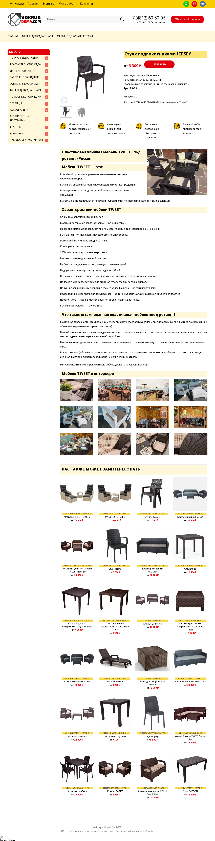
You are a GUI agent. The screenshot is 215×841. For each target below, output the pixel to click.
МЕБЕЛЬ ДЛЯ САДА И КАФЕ (37, 36)
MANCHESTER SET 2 (115, 517)
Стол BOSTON (190, 791)
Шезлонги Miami (114, 682)
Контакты (86, 3)
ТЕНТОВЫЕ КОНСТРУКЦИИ (25, 97)
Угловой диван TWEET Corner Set (190, 738)
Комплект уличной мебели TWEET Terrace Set (77, 570)
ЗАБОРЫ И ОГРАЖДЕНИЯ (24, 77)
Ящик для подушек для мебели (152, 683)
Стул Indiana (115, 569)
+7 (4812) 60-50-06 (147, 18)
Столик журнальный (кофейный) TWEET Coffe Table (190, 626)
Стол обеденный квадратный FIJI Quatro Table (77, 625)
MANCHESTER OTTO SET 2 (77, 517)
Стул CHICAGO (152, 517)
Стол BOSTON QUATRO (115, 736)
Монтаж (48, 3)
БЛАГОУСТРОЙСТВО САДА (25, 64)
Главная (33, 3)
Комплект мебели (77, 791)
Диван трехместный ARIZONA (152, 570)
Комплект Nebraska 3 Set (190, 517)
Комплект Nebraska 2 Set (77, 682)
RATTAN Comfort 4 (152, 624)
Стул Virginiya (152, 736)
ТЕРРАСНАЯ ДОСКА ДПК (24, 58)
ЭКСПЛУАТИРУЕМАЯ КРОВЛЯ (26, 140)
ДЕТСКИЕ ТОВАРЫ (20, 71)
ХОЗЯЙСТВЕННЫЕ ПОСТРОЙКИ (20, 118)
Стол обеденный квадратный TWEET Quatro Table (115, 626)
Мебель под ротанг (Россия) (75, 36)
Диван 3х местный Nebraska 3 (190, 682)
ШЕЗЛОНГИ (16, 133)
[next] (113, 76)
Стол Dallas (190, 569)
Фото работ (67, 3)
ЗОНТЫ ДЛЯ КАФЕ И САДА (25, 84)
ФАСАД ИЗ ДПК (19, 110)
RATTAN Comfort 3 (77, 736)
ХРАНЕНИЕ (16, 127)
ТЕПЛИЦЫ (16, 103)
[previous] (65, 76)
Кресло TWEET (115, 791)
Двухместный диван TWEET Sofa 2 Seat (152, 793)
